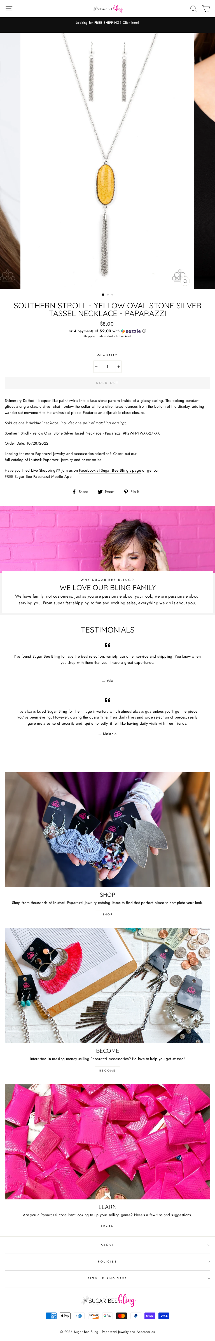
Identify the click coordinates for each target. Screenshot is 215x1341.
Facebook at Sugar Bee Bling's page (110, 470)
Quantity (107, 355)
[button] (107, 331)
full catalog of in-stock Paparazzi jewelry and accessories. (53, 459)
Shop (107, 914)
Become (107, 1070)
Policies (107, 1261)
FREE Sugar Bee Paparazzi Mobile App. (39, 476)
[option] (111, 25)
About (107, 1245)
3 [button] (112, 295)
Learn (107, 1226)
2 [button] (108, 295)
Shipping (90, 336)
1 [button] (103, 295)
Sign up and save (107, 1278)
